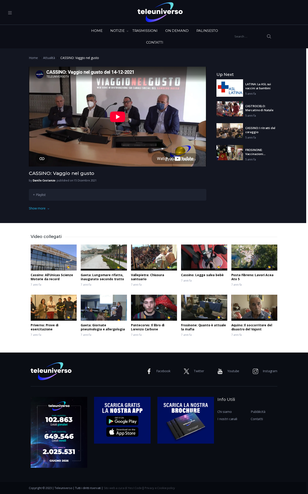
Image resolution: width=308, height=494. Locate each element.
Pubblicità (258, 411)
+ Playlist (39, 195)
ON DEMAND (177, 30)
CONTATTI (154, 42)
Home (33, 58)
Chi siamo (224, 411)
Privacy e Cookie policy (160, 488)
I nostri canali (227, 418)
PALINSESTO (207, 30)
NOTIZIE (117, 30)
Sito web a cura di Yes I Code (123, 488)
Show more (37, 208)
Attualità (49, 58)
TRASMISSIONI (145, 30)
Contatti (257, 418)
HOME (96, 30)
